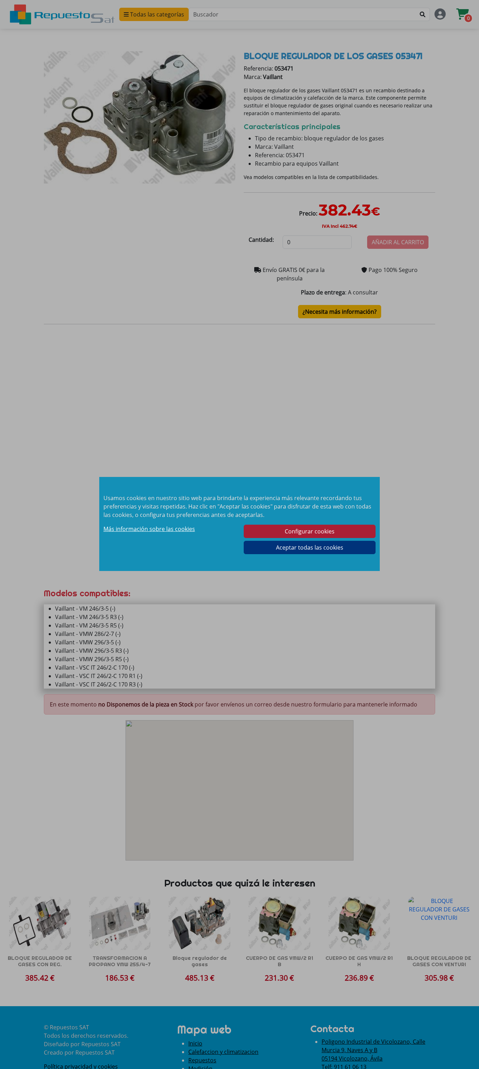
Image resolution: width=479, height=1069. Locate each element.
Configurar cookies (310, 531)
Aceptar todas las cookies (309, 547)
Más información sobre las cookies (149, 529)
